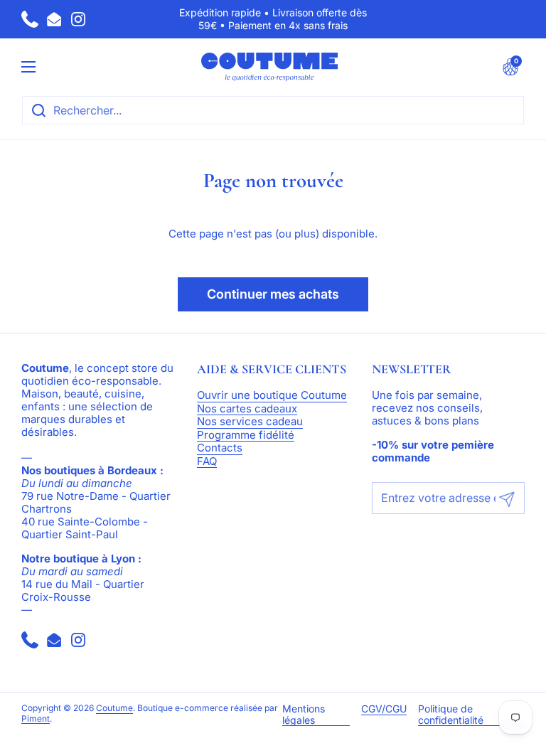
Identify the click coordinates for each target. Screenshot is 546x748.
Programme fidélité (245, 435)
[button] (510, 67)
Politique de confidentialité (450, 714)
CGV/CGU (384, 709)
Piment (35, 719)
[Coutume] (269, 67)
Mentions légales (303, 714)
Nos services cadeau (250, 422)
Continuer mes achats (273, 294)
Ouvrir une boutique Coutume (272, 396)
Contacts (219, 448)
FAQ (207, 462)
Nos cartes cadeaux (247, 409)
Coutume (114, 708)
